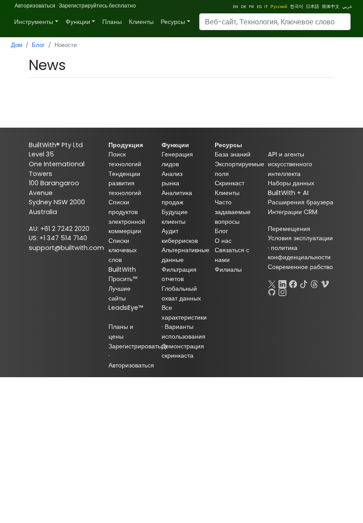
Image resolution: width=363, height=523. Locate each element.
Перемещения (289, 228)
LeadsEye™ (125, 307)
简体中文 (331, 6)
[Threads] (314, 283)
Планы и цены (120, 331)
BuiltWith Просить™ (122, 274)
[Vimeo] (325, 283)
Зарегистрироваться (137, 346)
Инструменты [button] (33, 21)
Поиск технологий (124, 159)
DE (243, 6)
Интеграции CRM (292, 211)
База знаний (233, 154)
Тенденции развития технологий (124, 183)
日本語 (312, 6)
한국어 (296, 6)
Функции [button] (78, 21)
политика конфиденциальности (299, 252)
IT (266, 6)
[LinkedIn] (282, 283)
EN (235, 6)
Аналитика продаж (177, 197)
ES (259, 6)
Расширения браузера (300, 202)
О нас (223, 240)
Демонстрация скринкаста (183, 351)
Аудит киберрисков (180, 235)
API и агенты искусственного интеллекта (290, 164)
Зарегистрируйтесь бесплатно (97, 5)
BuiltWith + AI (288, 192)
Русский (278, 6)
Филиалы (228, 269)
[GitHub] (272, 291)
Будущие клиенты (175, 216)
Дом (16, 45)
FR (251, 6)
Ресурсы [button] (173, 21)
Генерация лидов (177, 159)
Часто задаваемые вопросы (233, 212)
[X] (272, 283)
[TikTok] (304, 283)
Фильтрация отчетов (179, 274)
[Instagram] (282, 291)
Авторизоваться (35, 5)
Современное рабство (300, 266)
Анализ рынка (172, 178)
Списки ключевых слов (122, 250)
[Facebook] (293, 283)
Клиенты (141, 21)
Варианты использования (183, 331)
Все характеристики (184, 312)
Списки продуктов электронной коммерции (126, 216)
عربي (347, 6)
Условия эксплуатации (300, 238)
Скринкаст (229, 183)
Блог (38, 45)
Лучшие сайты (119, 293)
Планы (112, 21)
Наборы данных (291, 183)
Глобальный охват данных (181, 293)
